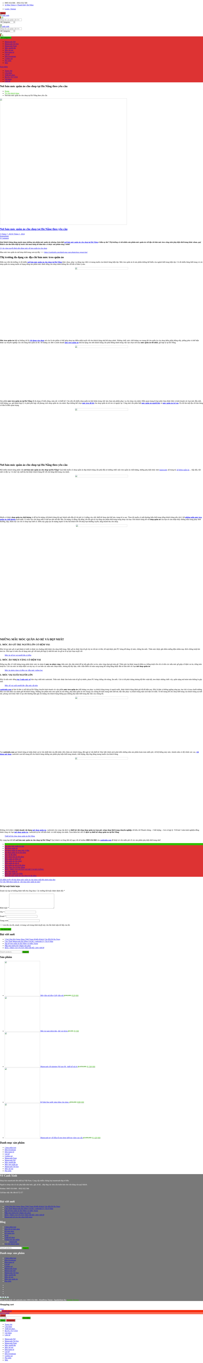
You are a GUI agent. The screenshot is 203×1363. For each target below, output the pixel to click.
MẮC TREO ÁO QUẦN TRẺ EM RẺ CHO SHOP (24, 948)
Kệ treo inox (9, 1231)
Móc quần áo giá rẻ (12, 863)
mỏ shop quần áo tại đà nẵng (15, 852)
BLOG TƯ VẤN (11, 77)
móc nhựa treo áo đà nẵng (14, 857)
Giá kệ (7, 54)
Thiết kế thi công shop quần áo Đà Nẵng (20, 836)
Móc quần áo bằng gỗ (13, 859)
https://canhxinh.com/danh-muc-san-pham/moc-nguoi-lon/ (66, 252)
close (2, 1309)
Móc (6, 63)
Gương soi (9, 59)
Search (25, 952)
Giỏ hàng (8, 79)
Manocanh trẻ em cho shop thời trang (18, 1217)
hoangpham (4, 236)
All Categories (5, 37)
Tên (2, 912)
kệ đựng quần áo (183, 470)
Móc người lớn (10, 48)
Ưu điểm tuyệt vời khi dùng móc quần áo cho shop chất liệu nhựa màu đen (27, 880)
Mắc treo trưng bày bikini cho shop (18, 946)
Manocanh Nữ (10, 42)
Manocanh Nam (11, 46)
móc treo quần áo (11, 871)
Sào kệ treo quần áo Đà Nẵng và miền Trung (21, 943)
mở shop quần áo (39, 830)
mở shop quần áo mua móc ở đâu (17, 850)
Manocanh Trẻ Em (12, 44)
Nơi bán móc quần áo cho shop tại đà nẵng (20, 876)
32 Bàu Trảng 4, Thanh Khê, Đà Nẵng (19, 5)
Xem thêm (4, 67)
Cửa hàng (8, 73)
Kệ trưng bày (10, 1233)
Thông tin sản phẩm (12, 1240)
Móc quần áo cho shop (13, 861)
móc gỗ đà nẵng (11, 855)
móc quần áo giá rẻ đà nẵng (15, 865)
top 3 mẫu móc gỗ (24, 679)
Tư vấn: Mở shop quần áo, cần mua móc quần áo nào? (20, 882)
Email (3, 916)
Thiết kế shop (10, 75)
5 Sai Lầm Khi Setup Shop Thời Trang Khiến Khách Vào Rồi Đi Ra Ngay (32, 939)
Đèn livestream (10, 56)
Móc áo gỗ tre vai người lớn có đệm (18, 655)
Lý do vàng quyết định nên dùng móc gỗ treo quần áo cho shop (23, 248)
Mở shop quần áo (11, 848)
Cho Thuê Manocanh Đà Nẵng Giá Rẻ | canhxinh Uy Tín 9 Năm (29, 941)
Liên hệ (7, 81)
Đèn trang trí (9, 52)
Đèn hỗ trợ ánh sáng (12, 1229)
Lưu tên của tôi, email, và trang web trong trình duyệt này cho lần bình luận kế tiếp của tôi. (36, 925)
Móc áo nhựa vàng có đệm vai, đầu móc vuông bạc (24, 670)
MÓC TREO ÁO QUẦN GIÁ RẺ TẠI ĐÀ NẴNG (24, 869)
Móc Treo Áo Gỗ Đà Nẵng (15, 867)
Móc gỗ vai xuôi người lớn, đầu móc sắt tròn (21, 685)
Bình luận (4, 908)
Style (6, 1235)
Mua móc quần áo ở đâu (14, 874)
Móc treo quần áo (11, 1164)
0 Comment (4, 238)
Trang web (4, 921)
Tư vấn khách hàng (12, 1244)
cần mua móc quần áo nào (14, 846)
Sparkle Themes (73, 1300)
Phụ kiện (8, 61)
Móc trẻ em (9, 50)
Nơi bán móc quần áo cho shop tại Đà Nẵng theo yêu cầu (33, 229)
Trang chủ (8, 71)
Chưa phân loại (10, 1148)
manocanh (163, 470)
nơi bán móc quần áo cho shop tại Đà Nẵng (81, 242)
